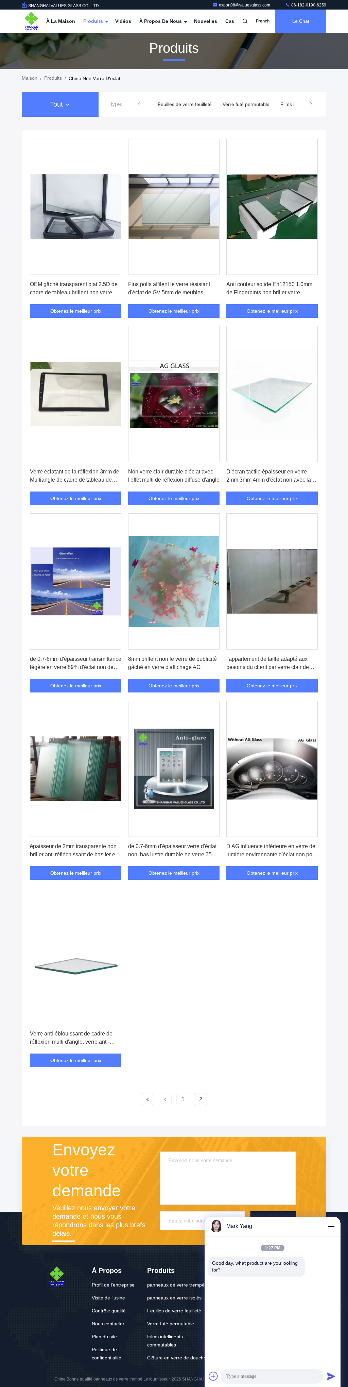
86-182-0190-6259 (308, 5)
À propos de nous (161, 21)
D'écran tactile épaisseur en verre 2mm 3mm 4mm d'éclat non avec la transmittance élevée (268, 480)
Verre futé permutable (246, 104)
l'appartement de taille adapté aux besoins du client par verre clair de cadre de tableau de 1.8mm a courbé (270, 667)
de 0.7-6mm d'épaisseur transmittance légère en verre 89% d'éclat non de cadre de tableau (75, 667)
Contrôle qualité (109, 1310)
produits (53, 78)
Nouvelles (205, 21)
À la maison (60, 21)
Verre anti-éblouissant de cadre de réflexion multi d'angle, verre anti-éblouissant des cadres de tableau (71, 1042)
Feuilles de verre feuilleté (185, 104)
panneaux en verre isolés (174, 1297)
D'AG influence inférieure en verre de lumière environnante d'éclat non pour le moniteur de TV (271, 854)
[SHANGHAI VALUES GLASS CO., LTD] (31, 21)
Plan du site (104, 1336)
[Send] (331, 1376)
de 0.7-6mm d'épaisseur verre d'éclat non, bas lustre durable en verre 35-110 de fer (172, 854)
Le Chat (300, 21)
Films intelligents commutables (165, 1340)
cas (229, 21)
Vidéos (123, 21)
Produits (93, 21)
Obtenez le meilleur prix (75, 311)
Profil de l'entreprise (113, 1285)
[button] (139, 104)
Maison (29, 78)
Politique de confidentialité (106, 1353)
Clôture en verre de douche (176, 1357)
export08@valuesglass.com (245, 5)
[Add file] (213, 1376)
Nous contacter (108, 1323)
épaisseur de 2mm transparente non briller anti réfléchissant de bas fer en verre (74, 854)
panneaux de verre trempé (176, 1285)
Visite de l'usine (108, 1297)
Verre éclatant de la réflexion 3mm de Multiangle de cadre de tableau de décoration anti (74, 480)
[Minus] (331, 1226)
